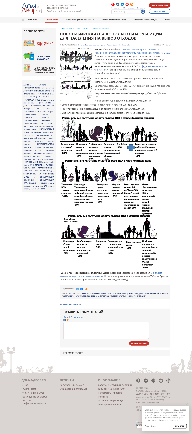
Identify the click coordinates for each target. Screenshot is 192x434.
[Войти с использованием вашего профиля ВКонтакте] (64, 320)
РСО (89, 296)
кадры (51, 112)
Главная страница (67, 28)
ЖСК (50, 109)
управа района (31, 174)
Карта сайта (141, 8)
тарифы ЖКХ (30, 168)
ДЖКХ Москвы (46, 103)
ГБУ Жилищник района (39, 97)
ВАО (43, 88)
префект (38, 147)
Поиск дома (159, 11)
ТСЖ (37, 171)
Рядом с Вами (29, 388)
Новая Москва (29, 135)
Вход (65, 317)
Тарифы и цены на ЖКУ (111, 388)
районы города (33, 156)
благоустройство (32, 88)
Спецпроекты (51, 19)
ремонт (49, 156)
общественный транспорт (36, 138)
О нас (167, 19)
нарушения (48, 132)
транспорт (29, 171)
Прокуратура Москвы (33, 150)
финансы (43, 183)
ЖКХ (40, 108)
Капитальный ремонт (44, 44)
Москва (27, 129)
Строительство (37, 165)
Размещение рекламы (34, 396)
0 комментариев (161, 45)
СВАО (51, 162)
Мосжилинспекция (44, 126)
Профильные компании (114, 19)
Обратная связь (128, 8)
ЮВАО (37, 189)
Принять (179, 426)
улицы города (47, 171)
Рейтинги (103, 396)
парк (51, 138)
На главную (115, 8)
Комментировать (139, 343)
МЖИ (26, 126)
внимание (50, 88)
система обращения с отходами (128, 293)
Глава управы (33, 99)
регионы (95, 296)
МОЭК (35, 129)
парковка (28, 141)
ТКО (78, 293)
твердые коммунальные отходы (97, 293)
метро (51, 123)
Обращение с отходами (100, 28)
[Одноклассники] (86, 289)
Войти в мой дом (160, 5)
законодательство (33, 111)
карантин (47, 118)
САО (45, 162)
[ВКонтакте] (81, 289)
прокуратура (48, 147)
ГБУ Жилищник (46, 94)
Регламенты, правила (110, 392)
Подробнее (150, 426)
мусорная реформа (109, 296)
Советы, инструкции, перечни (115, 384)
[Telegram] (77, 289)
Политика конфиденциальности (34, 402)
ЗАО (45, 112)
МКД (32, 126)
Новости (32, 19)
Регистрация (77, 317)
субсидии (141, 296)
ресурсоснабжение (33, 162)
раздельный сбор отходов (74, 296)
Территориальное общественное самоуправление (44, 70)
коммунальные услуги (35, 123)
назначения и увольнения (39, 131)
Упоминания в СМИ (33, 392)
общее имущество (45, 135)
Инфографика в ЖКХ (109, 404)
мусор (72, 293)
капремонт (30, 117)
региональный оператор (156, 293)
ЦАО (46, 186)
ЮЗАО (43, 189)
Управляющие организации (80, 19)
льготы (132, 296)
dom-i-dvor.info (162, 393)
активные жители (39, 85)
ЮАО (32, 189)
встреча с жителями (34, 91)
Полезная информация (145, 19)
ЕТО (44, 106)
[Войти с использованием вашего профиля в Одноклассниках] (68, 320)
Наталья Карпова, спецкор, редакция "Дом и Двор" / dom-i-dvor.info (104, 45)
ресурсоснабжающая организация (39, 159)
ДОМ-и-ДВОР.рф (144, 393)
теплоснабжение (46, 168)
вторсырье (123, 296)
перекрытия (40, 141)
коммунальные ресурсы (39, 120)
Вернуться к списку (72, 304)
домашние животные (32, 106)
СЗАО (26, 165)
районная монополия (43, 153)
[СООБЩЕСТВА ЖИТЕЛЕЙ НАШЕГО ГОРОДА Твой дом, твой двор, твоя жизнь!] (32, 8)
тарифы (50, 165)
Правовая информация (111, 400)
